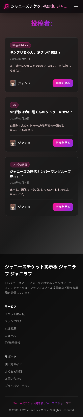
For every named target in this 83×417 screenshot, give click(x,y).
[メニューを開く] (76, 6)
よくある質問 (13, 371)
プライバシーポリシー (19, 385)
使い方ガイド (13, 364)
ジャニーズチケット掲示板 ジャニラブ (41, 6)
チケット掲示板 (15, 314)
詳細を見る (63, 83)
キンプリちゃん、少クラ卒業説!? (35, 52)
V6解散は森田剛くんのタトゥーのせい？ (41, 112)
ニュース (10, 335)
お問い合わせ (13, 378)
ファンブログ (13, 321)
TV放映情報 (12, 342)
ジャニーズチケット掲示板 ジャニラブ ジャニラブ (40, 270)
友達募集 (10, 328)
